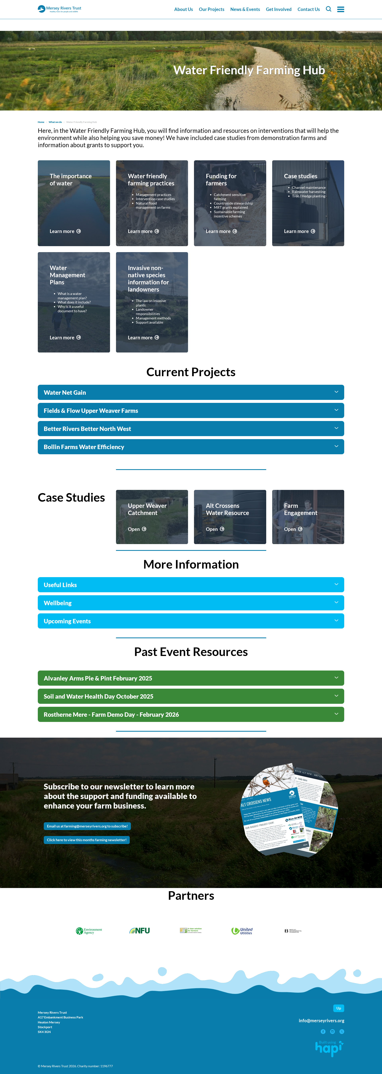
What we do (55, 121)
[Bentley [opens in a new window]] (293, 931)
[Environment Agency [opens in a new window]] (89, 931)
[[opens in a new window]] (323, 1032)
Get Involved (279, 9)
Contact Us (309, 9)
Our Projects (211, 9)
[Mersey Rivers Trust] (71, 12)
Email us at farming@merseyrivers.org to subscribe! (87, 826)
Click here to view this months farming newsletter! (87, 840)
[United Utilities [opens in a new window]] (242, 931)
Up (338, 1008)
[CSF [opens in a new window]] (191, 931)
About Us (183, 9)
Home (41, 121)
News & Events (245, 9)
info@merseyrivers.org (321, 1020)
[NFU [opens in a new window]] (140, 931)
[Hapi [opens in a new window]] (329, 1056)
